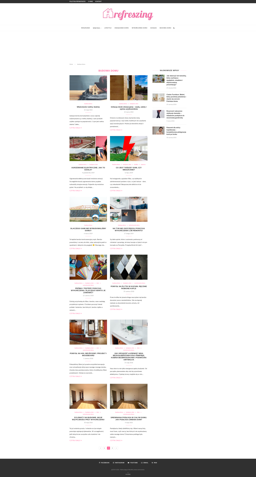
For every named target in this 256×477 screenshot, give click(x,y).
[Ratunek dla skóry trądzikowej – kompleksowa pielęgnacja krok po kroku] (158, 131)
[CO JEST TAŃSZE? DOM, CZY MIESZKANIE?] (129, 148)
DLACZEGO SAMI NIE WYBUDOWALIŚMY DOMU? (88, 229)
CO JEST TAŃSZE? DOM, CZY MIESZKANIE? (129, 169)
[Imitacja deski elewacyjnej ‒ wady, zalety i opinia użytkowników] (129, 87)
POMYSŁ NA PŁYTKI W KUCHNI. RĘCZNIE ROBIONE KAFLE (129, 287)
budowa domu (165, 28)
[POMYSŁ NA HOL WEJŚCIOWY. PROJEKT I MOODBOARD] (88, 332)
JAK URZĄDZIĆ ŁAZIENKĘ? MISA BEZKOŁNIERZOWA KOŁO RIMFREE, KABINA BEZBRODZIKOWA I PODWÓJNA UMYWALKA (128, 356)
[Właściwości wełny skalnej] (88, 87)
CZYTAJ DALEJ (75, 128)
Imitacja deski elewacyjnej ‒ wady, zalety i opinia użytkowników (129, 108)
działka (153, 28)
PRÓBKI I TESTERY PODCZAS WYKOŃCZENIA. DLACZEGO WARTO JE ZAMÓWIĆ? (88, 290)
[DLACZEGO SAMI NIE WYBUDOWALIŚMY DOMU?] (88, 209)
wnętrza (96, 28)
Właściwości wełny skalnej (88, 107)
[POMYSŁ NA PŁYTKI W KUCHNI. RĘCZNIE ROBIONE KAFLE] (129, 267)
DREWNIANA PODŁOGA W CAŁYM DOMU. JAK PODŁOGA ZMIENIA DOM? (129, 418)
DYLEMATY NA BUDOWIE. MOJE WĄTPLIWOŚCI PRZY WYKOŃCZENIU (88, 418)
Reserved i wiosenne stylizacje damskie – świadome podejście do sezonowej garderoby (175, 114)
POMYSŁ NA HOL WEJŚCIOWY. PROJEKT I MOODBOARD (88, 354)
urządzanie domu (121, 28)
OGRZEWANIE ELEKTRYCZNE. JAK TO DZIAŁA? (88, 169)
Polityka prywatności (78, 1)
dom (97, 283)
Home (71, 64)
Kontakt (98, 1)
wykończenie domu (139, 28)
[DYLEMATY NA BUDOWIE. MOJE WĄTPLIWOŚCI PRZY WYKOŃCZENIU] (88, 396)
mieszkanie (85, 28)
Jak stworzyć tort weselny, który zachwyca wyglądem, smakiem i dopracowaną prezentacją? (176, 80)
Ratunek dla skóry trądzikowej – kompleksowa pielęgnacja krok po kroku (176, 131)
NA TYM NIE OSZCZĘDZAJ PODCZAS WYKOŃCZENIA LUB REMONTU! (129, 229)
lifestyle (108, 28)
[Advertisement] (128, 46)
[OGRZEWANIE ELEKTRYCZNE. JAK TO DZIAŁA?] (88, 148)
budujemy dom (134, 103)
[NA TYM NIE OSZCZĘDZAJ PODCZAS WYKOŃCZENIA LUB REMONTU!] (129, 209)
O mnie (90, 1)
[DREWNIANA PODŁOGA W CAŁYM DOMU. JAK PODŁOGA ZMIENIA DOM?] (129, 396)
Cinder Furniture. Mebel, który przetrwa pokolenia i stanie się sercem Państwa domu (176, 98)
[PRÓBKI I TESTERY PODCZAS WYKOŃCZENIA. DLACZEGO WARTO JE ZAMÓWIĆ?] (88, 267)
